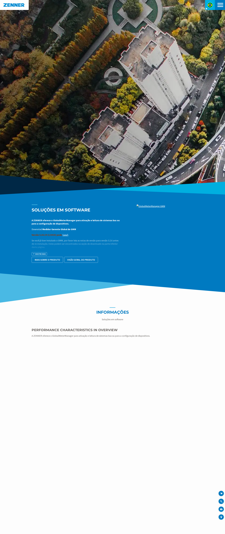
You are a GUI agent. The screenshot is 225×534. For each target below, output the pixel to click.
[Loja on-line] (221, 493)
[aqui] (65, 234)
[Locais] (221, 517)
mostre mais (40, 254)
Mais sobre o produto (47, 259)
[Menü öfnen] (219, 5)
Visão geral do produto (81, 259)
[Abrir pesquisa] (221, 503)
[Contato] (221, 509)
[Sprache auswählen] (210, 5)
